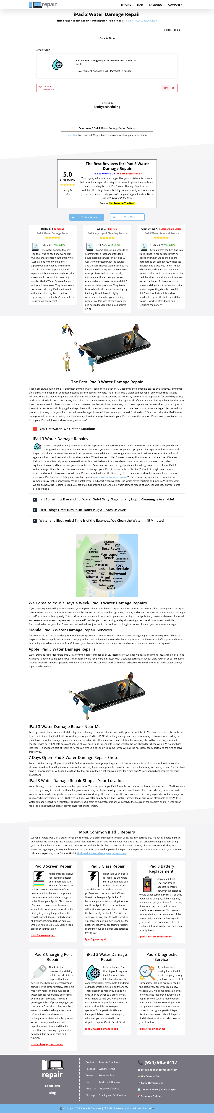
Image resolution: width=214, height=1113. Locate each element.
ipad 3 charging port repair (47, 1044)
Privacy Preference (109, 1088)
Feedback (91, 1068)
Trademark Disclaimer (111, 1081)
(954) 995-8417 (161, 1062)
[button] (107, 429)
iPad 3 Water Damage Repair (141, 20)
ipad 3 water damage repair (109, 476)
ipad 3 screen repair (43, 935)
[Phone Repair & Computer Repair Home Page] (52, 1069)
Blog (52, 1093)
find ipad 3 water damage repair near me (101, 853)
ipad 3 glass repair (96, 939)
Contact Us (91, 1062)
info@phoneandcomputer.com (159, 1069)
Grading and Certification (112, 1095)
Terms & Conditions (109, 1062)
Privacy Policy (106, 1075)
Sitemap (90, 1095)
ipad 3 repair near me (152, 1028)
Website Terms (107, 1068)
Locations (52, 1086)
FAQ (88, 1081)
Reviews (90, 1075)
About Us (91, 1088)
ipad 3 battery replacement (155, 936)
